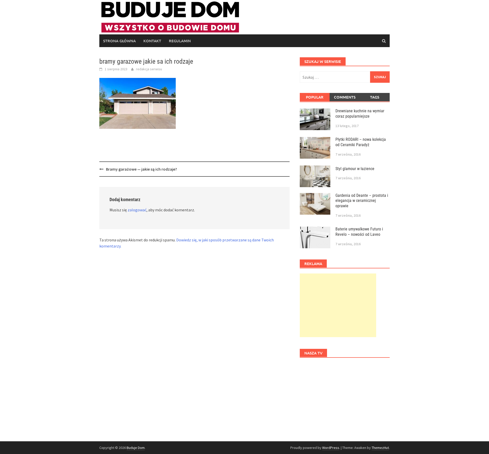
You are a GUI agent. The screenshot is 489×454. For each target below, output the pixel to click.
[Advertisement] (338, 305)
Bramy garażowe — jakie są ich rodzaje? (141, 169)
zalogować (137, 209)
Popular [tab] (314, 97)
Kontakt (152, 40)
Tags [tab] (374, 97)
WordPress (330, 447)
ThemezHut (380, 447)
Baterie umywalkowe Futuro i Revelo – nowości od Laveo (359, 232)
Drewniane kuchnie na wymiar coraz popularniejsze (359, 113)
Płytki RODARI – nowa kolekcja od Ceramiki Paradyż (360, 142)
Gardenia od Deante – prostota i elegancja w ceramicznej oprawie (361, 201)
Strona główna (119, 40)
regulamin (180, 40)
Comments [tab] (345, 97)
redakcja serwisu (149, 69)
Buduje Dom (136, 447)
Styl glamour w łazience (354, 168)
